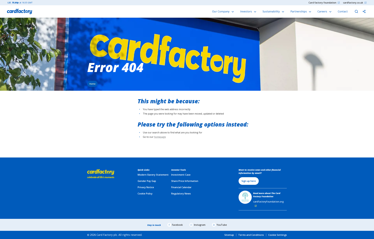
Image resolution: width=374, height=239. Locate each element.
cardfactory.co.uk (353, 2)
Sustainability (271, 11)
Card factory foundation (322, 2)
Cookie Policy (145, 193)
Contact (343, 11)
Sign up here (248, 181)
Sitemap (229, 235)
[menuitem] (223, 11)
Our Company (221, 11)
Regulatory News (181, 193)
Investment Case (181, 174)
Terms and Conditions (251, 235)
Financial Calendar (181, 187)
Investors (246, 11)
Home (92, 83)
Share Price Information (184, 181)
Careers (322, 11)
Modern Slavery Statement (153, 174)
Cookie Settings (277, 235)
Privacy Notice (146, 187)
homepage (160, 136)
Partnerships (299, 11)
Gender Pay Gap (147, 181)
